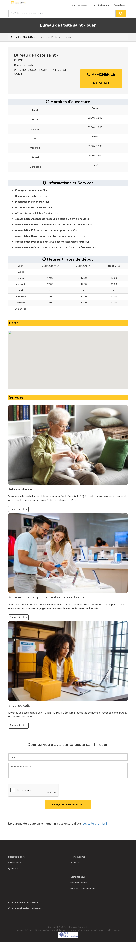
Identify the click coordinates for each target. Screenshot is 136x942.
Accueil (15, 37)
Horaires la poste (16, 856)
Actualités (75, 862)
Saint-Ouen (29, 37)
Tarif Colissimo (77, 856)
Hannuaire (20, 930)
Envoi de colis (19, 705)
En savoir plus (18, 509)
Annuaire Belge (33, 930)
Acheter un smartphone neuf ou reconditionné (46, 597)
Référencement (114, 930)
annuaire (64, 930)
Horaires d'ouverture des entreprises (87, 930)
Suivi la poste (14, 862)
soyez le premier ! (95, 824)
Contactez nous (77, 876)
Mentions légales (78, 882)
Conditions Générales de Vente (23, 902)
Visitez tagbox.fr (51, 930)
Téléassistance (20, 489)
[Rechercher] (121, 13)
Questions (13, 868)
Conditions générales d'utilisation (24, 908)
